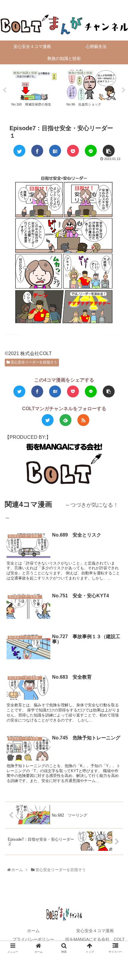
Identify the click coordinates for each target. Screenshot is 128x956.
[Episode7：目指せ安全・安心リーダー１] (55, 151)
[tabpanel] (36, 89)
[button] (116, 661)
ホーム (33, 930)
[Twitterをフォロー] (48, 420)
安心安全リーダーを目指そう (33, 362)
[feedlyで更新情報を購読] (65, 420)
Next (124, 90)
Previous (4, 90)
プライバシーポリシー (33, 939)
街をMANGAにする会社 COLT (95, 939)
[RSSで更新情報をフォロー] (83, 420)
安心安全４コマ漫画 (95, 930)
